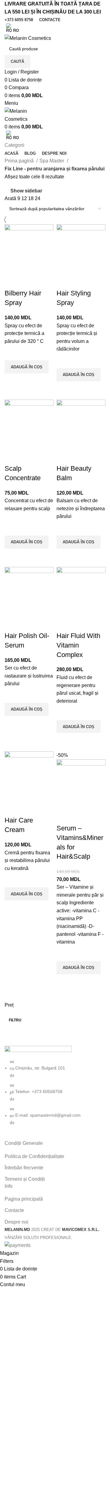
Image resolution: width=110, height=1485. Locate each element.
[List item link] (55, 1092)
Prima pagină (20, 160)
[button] (27, 366)
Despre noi (16, 1222)
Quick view (12, 381)
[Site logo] (28, 37)
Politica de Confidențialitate (34, 1156)
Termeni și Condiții (25, 1179)
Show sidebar (26, 190)
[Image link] (38, 1051)
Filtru (15, 1020)
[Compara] (12, 281)
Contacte (14, 1210)
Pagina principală (24, 1199)
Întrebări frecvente (24, 1167)
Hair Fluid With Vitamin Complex (78, 645)
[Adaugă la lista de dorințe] (12, 352)
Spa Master (52, 160)
